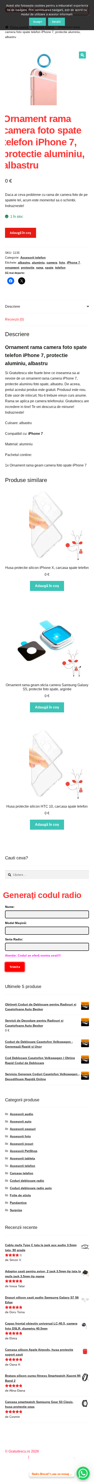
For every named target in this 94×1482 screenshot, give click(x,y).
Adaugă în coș (20, 232)
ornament (12, 267)
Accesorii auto (20, 1121)
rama (39, 267)
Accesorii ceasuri (23, 1129)
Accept (37, 22)
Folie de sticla (20, 1195)
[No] (88, 15)
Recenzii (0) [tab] (14, 319)
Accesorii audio (21, 1114)
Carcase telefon (21, 1173)
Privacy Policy (16, 1457)
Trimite (14, 967)
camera (52, 262)
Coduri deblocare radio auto (31, 1188)
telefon (60, 267)
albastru (24, 262)
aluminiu (38, 262)
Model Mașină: (16, 923)
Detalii (56, 22)
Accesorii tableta (22, 1158)
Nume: (10, 907)
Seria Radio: (14, 939)
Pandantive (18, 1202)
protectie (27, 267)
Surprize (16, 1210)
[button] (82, 55)
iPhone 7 (73, 262)
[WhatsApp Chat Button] (83, 1473)
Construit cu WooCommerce (52, 1457)
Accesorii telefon (33, 257)
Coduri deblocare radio (27, 1180)
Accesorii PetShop (23, 1151)
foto (62, 262)
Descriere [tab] (12, 306)
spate (49, 267)
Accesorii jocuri (21, 1143)
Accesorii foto (20, 1136)
